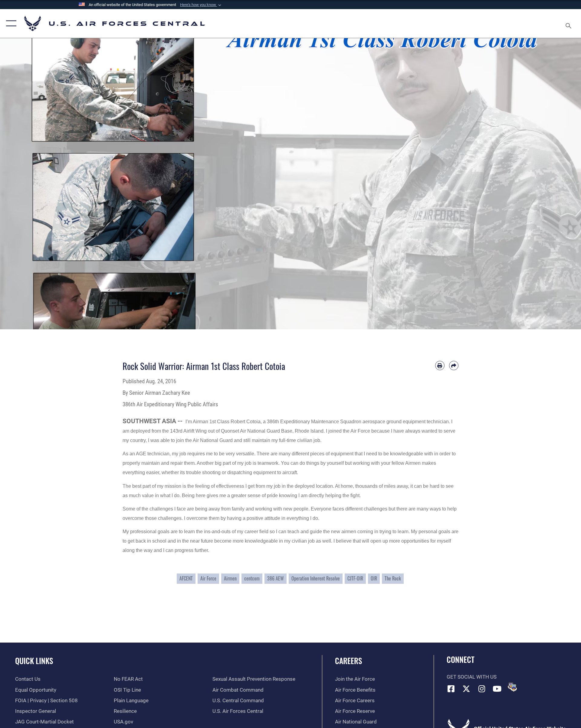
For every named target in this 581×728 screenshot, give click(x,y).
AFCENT (186, 578)
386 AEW (275, 578)
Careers (348, 660)
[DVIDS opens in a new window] (512, 687)
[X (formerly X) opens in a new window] (466, 688)
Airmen (230, 578)
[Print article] (440, 365)
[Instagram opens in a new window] (481, 688)
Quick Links (34, 660)
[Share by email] (453, 365)
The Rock (393, 578)
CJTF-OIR (355, 578)
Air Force (208, 578)
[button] (201, 5)
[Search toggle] (569, 23)
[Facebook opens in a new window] (451, 688)
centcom (252, 578)
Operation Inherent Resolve (315, 578)
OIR (374, 578)
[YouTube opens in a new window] (497, 688)
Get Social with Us (472, 677)
